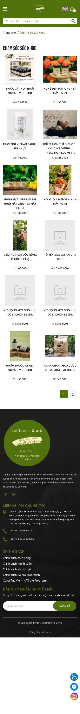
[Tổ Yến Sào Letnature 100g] (60, 235)
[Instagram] (74, 696)
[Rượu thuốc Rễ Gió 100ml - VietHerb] (20, 346)
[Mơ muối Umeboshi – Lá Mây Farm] (60, 180)
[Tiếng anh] (66, 8)
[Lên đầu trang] (74, 706)
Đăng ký (64, 605)
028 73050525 (26, 538)
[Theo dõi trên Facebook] (6, 494)
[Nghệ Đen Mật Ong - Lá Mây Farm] (60, 69)
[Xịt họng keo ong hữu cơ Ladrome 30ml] (20, 290)
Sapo (48, 632)
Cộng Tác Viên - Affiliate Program (24, 580)
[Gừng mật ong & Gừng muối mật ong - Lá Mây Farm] (20, 180)
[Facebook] (74, 687)
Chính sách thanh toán (17, 563)
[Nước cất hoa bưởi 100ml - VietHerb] (20, 69)
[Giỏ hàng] (72, 8)
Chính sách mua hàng (17, 558)
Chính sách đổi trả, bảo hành (21, 575)
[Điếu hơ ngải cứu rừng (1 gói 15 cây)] (20, 235)
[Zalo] (74, 677)
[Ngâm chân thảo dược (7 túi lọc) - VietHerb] (60, 346)
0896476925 (25, 530)
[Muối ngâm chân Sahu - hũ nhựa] (20, 124)
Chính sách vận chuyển (17, 569)
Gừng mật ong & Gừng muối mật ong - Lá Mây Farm (20, 204)
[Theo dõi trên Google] (14, 494)
